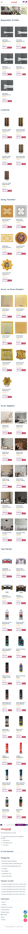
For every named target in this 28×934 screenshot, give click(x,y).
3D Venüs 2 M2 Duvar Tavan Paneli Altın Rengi (20, 363)
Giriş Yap (4, 904)
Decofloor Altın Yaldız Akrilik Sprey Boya (20, 623)
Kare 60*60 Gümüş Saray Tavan (19, 220)
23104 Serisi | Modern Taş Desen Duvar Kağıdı (19, 453)
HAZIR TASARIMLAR (7, 876)
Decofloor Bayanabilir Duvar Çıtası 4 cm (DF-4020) (7, 67)
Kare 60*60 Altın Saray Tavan (6, 220)
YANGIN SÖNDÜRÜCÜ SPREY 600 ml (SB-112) (6, 757)
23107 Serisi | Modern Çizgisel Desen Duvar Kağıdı (20, 479)
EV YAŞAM (4, 868)
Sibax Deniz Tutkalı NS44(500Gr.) (19, 810)
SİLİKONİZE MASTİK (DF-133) (6, 569)
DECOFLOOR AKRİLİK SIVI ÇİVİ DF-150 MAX (20, 569)
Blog (3, 917)
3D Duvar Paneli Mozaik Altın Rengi (6, 390)
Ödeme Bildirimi (5, 909)
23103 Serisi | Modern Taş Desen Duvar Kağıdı (5, 453)
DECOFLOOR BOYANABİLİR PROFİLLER (11, 866)
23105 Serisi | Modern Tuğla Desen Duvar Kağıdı (5, 479)
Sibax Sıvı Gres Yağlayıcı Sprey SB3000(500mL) (6, 676)
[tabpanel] (14, 11)
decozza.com (11, 926)
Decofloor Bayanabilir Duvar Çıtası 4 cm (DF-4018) (21, 40)
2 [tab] (4, 13)
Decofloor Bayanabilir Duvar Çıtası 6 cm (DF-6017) (7, 94)
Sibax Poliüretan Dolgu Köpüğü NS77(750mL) (20, 783)
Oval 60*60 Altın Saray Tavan (20, 247)
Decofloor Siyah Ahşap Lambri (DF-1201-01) (6, 130)
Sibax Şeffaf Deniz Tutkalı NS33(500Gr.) (5, 810)
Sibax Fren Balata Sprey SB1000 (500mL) (7, 649)
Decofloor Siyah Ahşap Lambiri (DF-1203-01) (6, 184)
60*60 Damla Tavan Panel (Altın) (19, 336)
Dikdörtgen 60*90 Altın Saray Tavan (6, 247)
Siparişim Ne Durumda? (7, 907)
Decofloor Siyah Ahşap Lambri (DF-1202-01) (6, 157)
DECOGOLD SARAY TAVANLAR (9, 861)
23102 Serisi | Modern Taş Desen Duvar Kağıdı (19, 426)
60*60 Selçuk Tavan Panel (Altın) (5, 309)
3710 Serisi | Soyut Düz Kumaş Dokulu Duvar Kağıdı (6, 506)
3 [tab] (5, 13)
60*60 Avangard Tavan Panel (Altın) (6, 363)
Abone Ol (20, 825)
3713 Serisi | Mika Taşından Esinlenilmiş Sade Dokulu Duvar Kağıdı (20, 533)
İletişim (3, 919)
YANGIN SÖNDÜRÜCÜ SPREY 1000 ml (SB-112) (20, 757)
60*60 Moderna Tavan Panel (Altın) (20, 309)
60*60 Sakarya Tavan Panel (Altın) (6, 336)
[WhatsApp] (25, 916)
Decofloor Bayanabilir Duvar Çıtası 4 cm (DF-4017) (21, 67)
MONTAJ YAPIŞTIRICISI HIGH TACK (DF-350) (20, 596)
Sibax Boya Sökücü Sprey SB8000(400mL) (6, 730)
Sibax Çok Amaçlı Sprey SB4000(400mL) (20, 676)
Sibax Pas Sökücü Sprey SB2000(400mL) (20, 649)
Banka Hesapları (5, 912)
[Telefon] (25, 912)
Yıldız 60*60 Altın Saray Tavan (6, 273)
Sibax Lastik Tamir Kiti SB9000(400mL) (20, 730)
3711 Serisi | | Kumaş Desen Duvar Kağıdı (19, 506)
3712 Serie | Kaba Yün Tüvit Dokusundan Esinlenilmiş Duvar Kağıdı (7, 533)
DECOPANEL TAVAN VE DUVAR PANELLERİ (12, 863)
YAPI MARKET (5, 871)
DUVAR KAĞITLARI (6, 873)
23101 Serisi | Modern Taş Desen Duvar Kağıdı (5, 426)
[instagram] (25, 920)
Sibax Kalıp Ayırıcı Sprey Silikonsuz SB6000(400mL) (6, 703)
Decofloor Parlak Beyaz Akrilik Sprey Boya (6, 623)
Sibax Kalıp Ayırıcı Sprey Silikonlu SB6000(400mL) (20, 703)
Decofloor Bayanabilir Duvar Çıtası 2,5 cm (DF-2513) (7, 40)
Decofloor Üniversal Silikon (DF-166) (6, 596)
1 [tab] (3, 13)
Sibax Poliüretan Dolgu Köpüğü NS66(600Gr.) (6, 783)
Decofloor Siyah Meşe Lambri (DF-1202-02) (21, 157)
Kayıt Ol (4, 902)
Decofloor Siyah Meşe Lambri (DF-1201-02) (21, 130)
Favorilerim (4, 914)
